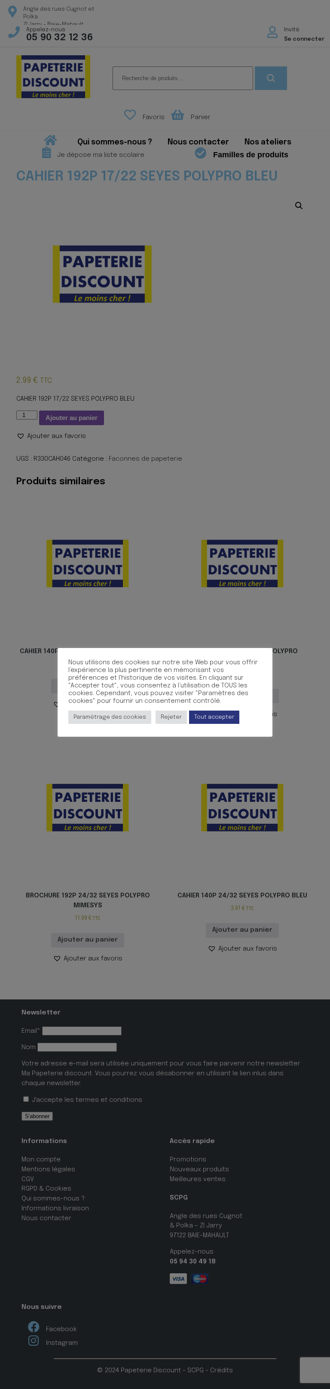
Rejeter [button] (171, 717)
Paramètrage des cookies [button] (109, 717)
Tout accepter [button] (214, 717)
